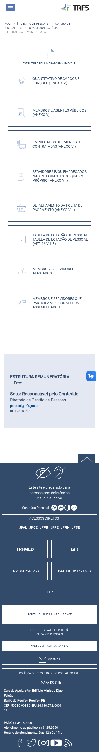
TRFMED (25, 549)
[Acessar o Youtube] (56, 743)
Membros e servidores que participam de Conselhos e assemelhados (57, 303)
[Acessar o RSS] (68, 743)
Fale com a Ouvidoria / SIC (49, 646)
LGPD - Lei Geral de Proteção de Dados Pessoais (49, 632)
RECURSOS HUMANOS (25, 570)
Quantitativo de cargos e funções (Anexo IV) (55, 81)
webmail (54, 659)
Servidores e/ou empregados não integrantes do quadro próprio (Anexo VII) (59, 176)
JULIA (49, 592)
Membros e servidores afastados (53, 271)
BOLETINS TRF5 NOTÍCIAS (74, 570)
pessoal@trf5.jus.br (24, 406)
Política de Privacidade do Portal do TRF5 (49, 673)
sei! (74, 549)
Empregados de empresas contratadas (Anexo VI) (56, 144)
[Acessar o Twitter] (32, 743)
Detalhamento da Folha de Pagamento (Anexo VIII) (57, 207)
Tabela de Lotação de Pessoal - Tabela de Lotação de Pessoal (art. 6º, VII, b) (61, 239)
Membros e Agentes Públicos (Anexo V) (59, 112)
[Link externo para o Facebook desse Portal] (19, 743)
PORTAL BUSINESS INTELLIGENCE (50, 614)
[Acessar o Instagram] (44, 743)
